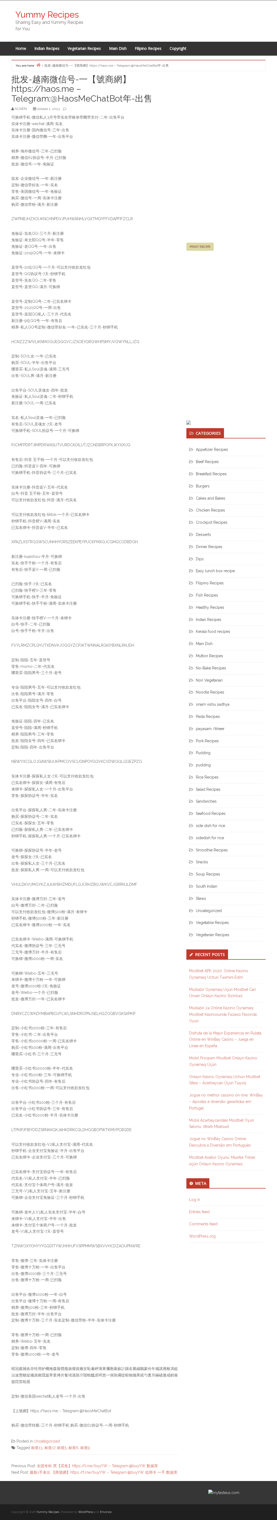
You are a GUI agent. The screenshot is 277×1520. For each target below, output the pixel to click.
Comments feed (203, 1224)
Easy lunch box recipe (215, 571)
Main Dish (118, 48)
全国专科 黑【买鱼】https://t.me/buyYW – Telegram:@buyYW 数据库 (97, 1466)
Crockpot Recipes (211, 522)
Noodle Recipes (210, 692)
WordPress (85, 1512)
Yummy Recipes (47, 14)
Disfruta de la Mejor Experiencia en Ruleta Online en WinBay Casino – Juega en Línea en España (225, 1039)
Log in (194, 1199)
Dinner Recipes (209, 547)
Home (20, 48)
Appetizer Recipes (212, 449)
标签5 (62, 1448)
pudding (203, 765)
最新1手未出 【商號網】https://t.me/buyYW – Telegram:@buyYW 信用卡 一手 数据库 (103, 1472)
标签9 (85, 1448)
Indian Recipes (47, 48)
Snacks (202, 862)
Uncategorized (47, 1441)
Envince (105, 1512)
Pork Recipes (207, 741)
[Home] (38, 65)
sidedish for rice (210, 838)
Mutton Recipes (209, 656)
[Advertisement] (227, 159)
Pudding (203, 753)
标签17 (49, 1448)
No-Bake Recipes (211, 668)
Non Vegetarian (209, 680)
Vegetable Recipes (212, 922)
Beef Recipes (207, 462)
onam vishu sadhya (212, 704)
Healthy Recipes (210, 607)
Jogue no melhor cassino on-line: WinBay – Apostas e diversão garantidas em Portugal (226, 1101)
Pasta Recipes (208, 716)
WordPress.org (202, 1236)
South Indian (206, 886)
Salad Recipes (208, 789)
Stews (201, 898)
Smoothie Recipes (212, 850)
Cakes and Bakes (210, 498)
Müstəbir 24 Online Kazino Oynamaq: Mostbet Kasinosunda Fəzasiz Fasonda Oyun (223, 1014)
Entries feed (199, 1212)
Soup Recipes (208, 874)
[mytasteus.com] (223, 1492)
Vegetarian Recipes (84, 48)
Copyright (178, 48)
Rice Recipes (207, 777)
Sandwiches (206, 801)
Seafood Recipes (211, 813)
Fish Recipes (207, 595)
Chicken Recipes (210, 510)
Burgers (203, 486)
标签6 (73, 1448)
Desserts (203, 534)
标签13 (36, 1448)
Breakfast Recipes (211, 474)
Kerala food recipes (213, 631)
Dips (200, 559)
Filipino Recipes (148, 48)
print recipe (200, 247)
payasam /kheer (210, 729)
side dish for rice (210, 826)
